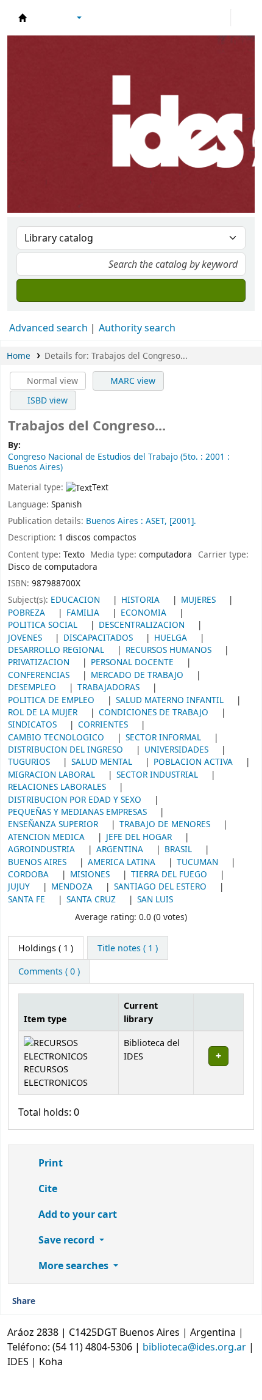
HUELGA (170, 637)
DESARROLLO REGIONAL (56, 649)
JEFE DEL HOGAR (139, 836)
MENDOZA (72, 886)
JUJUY (19, 886)
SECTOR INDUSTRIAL (157, 774)
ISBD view (46, 400)
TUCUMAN (197, 862)
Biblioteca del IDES (22, 17)
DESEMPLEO (32, 687)
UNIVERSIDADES (176, 749)
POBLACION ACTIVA (193, 761)
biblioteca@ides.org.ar (194, 1347)
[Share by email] (49, 1301)
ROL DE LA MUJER (42, 712)
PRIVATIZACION (38, 662)
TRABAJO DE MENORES (164, 824)
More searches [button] (73, 1265)
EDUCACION (75, 599)
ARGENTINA (119, 849)
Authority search (137, 327)
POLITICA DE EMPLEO (51, 700)
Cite (46, 1188)
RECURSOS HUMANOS (168, 649)
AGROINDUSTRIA (41, 849)
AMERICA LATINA (121, 862)
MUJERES (198, 599)
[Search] (131, 290)
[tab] (127, 948)
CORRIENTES (103, 724)
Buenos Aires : (116, 520)
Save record (66, 1240)
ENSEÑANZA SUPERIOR (53, 824)
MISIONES (90, 874)
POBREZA (26, 612)
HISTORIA (140, 599)
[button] (45, 17)
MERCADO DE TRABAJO (137, 674)
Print (49, 1163)
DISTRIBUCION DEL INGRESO (65, 749)
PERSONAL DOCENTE (132, 662)
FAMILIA (82, 612)
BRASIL (178, 849)
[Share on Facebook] (67, 1301)
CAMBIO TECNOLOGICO (56, 737)
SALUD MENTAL (101, 761)
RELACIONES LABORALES (57, 786)
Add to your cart (76, 1214)
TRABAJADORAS (108, 687)
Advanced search (48, 327)
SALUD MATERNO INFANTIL (170, 700)
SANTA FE (26, 899)
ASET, (157, 520)
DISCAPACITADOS (98, 637)
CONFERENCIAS (38, 674)
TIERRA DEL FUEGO (169, 874)
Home (18, 355)
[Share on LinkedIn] (85, 1301)
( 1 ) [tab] (45, 948)
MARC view (131, 380)
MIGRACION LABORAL (51, 774)
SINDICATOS (32, 724)
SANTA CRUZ (91, 899)
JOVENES (25, 637)
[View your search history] (242, 17)
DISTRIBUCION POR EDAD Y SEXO (74, 799)
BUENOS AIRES (37, 862)
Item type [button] (45, 1019)
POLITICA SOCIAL (42, 624)
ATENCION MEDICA (46, 836)
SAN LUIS (155, 899)
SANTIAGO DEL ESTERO (160, 886)
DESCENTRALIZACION (142, 624)
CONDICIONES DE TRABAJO (153, 712)
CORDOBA (28, 874)
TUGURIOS (29, 761)
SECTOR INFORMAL (163, 737)
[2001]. (182, 520)
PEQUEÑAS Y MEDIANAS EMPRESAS (77, 811)
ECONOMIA (143, 612)
